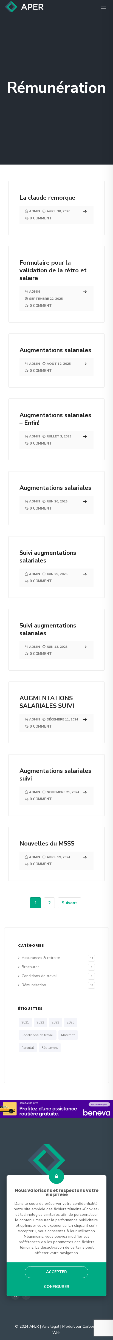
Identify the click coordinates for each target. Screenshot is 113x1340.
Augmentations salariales (55, 350)
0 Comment (41, 218)
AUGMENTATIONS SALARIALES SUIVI (46, 702)
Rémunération (34, 985)
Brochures (30, 966)
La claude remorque (47, 198)
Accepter (56, 1271)
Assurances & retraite (41, 957)
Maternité (68, 1035)
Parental (27, 1047)
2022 (40, 1022)
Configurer (56, 1286)
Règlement (49, 1047)
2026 (70, 1022)
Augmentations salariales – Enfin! (55, 419)
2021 (25, 1022)
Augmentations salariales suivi (55, 775)
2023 (55, 1022)
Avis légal (50, 1326)
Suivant (69, 903)
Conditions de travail (40, 976)
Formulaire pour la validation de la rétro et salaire (53, 270)
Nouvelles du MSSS (46, 843)
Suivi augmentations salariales (47, 557)
